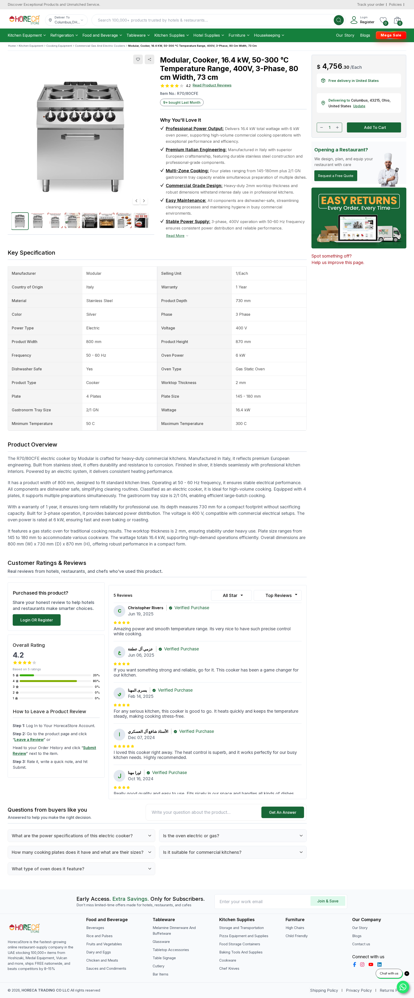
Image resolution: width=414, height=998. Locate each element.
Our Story (345, 35)
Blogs (365, 35)
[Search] (339, 20)
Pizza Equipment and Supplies (243, 936)
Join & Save (328, 901)
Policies (395, 4)
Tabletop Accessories (171, 949)
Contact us (361, 944)
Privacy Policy (359, 990)
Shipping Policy (324, 990)
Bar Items (160, 974)
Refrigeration (62, 35)
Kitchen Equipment (25, 35)
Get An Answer (282, 812)
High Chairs (295, 927)
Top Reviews (278, 595)
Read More (175, 235)
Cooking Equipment (59, 45)
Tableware (136, 35)
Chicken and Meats (102, 960)
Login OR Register (36, 620)
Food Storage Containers (239, 944)
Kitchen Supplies (169, 35)
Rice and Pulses (99, 936)
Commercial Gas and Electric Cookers (100, 45)
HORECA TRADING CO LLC (45, 990)
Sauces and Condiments (106, 968)
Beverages (95, 927)
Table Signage (164, 958)
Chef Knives (229, 968)
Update (359, 106)
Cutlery (158, 966)
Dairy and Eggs (98, 952)
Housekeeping (267, 35)
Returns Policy (393, 990)
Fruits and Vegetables (104, 944)
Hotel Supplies (206, 35)
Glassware (161, 941)
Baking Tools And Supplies (241, 952)
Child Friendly (297, 936)
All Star (230, 595)
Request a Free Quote (335, 176)
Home (12, 45)
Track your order (370, 4)
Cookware (227, 960)
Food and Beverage (100, 35)
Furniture (237, 35)
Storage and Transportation (241, 927)
